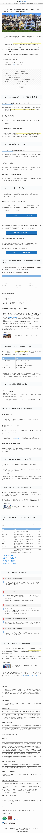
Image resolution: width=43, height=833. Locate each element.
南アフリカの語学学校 (22, 728)
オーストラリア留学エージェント (30, 783)
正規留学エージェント (26, 774)
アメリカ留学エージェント (7, 783)
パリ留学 (28, 714)
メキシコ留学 (19, 693)
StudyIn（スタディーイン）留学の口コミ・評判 (13, 800)
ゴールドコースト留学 (14, 715)
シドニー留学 (20, 718)
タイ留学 (29, 692)
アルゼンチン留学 (26, 693)
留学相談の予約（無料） (13, 810)
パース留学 (22, 715)
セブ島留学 (8, 718)
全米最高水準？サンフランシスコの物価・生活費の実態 (16, 81)
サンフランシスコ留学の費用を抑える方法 (13, 83)
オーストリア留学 (13, 692)
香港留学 (3, 715)
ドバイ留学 (10, 717)
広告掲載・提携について (27, 828)
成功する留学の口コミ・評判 (7, 799)
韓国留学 (25, 692)
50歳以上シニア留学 (25, 743)
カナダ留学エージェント (18, 783)
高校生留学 (12, 747)
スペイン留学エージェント (9, 790)
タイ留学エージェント (15, 792)
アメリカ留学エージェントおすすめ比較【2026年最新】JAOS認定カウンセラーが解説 (25, 666)
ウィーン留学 (33, 714)
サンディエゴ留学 (5, 711)
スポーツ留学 (6, 752)
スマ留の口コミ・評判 (26, 799)
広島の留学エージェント (24, 767)
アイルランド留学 (27, 690)
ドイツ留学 (34, 690)
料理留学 (11, 752)
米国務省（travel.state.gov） (14, 317)
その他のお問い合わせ (32, 810)
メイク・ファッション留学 (10, 754)
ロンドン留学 (13, 714)
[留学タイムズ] (21, 1)
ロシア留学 (20, 692)
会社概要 (6, 828)
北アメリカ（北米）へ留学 (7, 703)
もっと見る (21, 87)
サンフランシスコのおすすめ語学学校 (13, 77)
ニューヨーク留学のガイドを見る (10, 557)
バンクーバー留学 (36, 713)
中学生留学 (7, 747)
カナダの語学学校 (14, 725)
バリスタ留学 (38, 756)
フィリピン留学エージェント (27, 785)
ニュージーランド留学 (26, 689)
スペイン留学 (20, 690)
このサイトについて (35, 828)
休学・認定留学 (8, 749)
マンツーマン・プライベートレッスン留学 (31, 754)
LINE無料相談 (4, 810)
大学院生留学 (23, 747)
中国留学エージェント (27, 786)
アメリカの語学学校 (6, 725)
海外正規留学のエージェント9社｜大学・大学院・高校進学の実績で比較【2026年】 (25, 507)
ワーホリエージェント (16, 774)
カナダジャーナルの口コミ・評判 (31, 801)
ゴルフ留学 (23, 752)
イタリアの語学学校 (27, 729)
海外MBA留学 (17, 743)
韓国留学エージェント (7, 787)
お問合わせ (22, 829)
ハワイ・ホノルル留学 (11, 713)
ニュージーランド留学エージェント (15, 786)
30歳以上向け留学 (16, 756)
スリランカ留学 (12, 693)
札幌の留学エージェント (14, 767)
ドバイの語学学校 (14, 728)
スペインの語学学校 (11, 729)
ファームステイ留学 (24, 749)
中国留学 (7, 693)
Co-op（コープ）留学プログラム (16, 742)
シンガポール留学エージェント (29, 787)
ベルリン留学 (35, 717)
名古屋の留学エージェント (10, 766)
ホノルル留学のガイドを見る (9, 560)
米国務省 (24, 675)
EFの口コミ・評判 (18, 799)
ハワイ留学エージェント (18, 787)
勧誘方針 (20, 828)
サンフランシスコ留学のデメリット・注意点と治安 (15, 84)
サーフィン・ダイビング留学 (28, 753)
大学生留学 (17, 747)
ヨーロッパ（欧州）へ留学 (18, 703)
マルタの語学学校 (24, 727)
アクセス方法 (17, 829)
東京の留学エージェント (7, 764)
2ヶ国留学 (26, 742)
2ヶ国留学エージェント (6, 774)
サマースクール (30, 747)
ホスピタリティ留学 (6, 757)
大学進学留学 (32, 743)
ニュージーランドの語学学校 (14, 727)
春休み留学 (36, 747)
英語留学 (8, 742)
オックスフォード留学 (21, 714)
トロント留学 (22, 717)
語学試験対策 (11, 743)
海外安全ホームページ (18, 438)
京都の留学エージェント (32, 766)
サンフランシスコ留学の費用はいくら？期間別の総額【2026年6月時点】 (20, 79)
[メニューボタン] (1, 1)
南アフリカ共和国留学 (32, 695)
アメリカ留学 (4, 689)
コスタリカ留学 (11, 695)
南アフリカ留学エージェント (33, 790)
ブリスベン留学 (28, 715)
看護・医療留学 (6, 750)
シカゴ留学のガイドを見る (8, 561)
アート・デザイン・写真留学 (16, 753)
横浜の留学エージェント (17, 764)
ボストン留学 (19, 713)
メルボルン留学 (35, 715)
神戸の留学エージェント (28, 764)
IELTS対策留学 (20, 754)
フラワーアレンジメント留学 (31, 752)
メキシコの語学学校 (36, 729)
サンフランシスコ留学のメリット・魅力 (13, 75)
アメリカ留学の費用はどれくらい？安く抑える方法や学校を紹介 (25, 335)
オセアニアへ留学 (34, 703)
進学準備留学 (23, 756)
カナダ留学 (19, 689)
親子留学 (6, 743)
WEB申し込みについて (23, 810)
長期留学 (19, 746)
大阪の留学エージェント (21, 766)
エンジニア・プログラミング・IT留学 (28, 750)
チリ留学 (37, 693)
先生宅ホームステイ (6, 746)
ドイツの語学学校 (19, 729)
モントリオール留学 (6, 714)
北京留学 (8, 715)
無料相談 (13, 64)
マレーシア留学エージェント (14, 789)
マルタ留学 (7, 690)
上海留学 (38, 714)
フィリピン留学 (34, 689)
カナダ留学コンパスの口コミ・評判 (17, 801)
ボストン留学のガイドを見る (9, 558)
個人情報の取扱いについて (13, 828)
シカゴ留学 (27, 711)
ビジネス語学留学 (32, 742)
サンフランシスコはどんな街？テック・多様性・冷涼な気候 (17, 73)
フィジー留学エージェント (26, 789)
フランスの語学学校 (32, 728)
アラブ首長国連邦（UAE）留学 (21, 695)
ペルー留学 (32, 693)
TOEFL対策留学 (24, 746)
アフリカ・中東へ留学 (9, 704)
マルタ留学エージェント (15, 785)
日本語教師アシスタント (15, 750)
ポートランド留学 (34, 711)
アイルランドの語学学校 (34, 727)
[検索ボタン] (41, 1)
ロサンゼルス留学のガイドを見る (10, 555)
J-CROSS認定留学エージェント (9, 775)
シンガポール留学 (13, 690)
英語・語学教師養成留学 (7, 756)
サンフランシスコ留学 (14, 711)
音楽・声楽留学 (17, 752)
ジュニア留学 (13, 746)
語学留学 (3, 742)
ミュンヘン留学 (29, 717)
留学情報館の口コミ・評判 (29, 800)
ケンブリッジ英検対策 (30, 756)
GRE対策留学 (31, 746)
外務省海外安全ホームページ (32, 675)
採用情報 (26, 829)
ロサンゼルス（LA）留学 (28, 713)
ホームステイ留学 (15, 749)
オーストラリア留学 (12, 689)
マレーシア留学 (35, 692)
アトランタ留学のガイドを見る (9, 563)
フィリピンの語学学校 (34, 725)
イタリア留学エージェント (21, 790)
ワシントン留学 (16, 717)
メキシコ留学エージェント (26, 792)
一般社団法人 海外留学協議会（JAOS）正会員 (9, 734)
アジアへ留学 (27, 703)
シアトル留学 (22, 711)
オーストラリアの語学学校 (23, 725)
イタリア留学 (7, 692)
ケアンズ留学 (14, 718)
